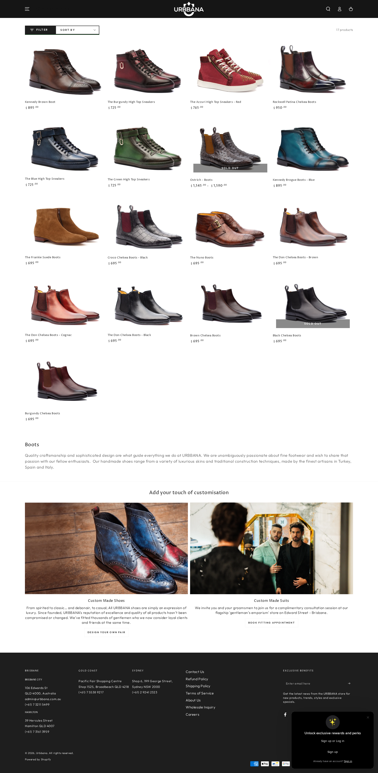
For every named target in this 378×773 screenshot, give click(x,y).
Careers (192, 714)
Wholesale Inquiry (200, 707)
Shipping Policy (198, 686)
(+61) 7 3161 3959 (37, 732)
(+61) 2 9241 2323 (144, 692)
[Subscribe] (350, 683)
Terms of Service (200, 693)
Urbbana (41, 753)
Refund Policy (197, 679)
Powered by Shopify (38, 759)
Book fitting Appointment (271, 622)
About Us (193, 700)
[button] (328, 9)
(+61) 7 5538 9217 (91, 692)
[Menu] (27, 9)
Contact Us (195, 671)
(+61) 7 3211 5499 (37, 704)
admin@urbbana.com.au (43, 699)
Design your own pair (106, 632)
